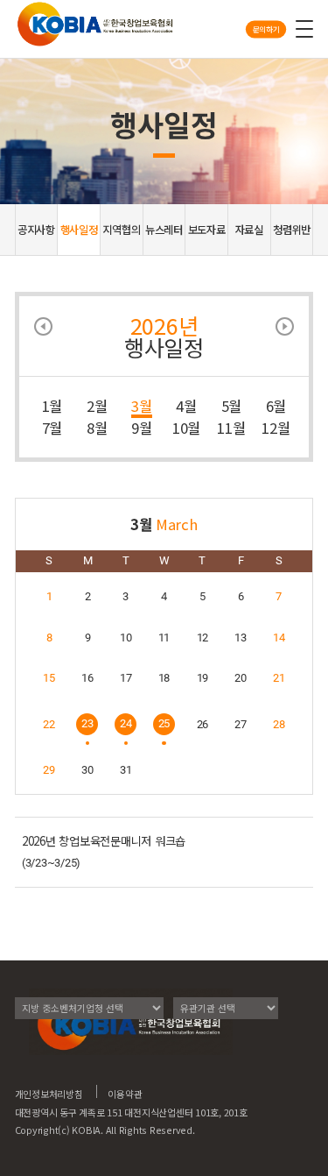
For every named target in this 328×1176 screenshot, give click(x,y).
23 (87, 723)
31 (126, 769)
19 (203, 677)
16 (87, 677)
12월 (276, 427)
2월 (97, 405)
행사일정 (79, 229)
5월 (231, 405)
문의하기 (266, 28)
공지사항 (36, 229)
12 (203, 637)
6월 (276, 405)
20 (240, 677)
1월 (52, 405)
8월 (97, 427)
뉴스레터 (164, 229)
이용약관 (125, 1094)
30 (87, 769)
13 (240, 637)
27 (240, 724)
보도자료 (207, 229)
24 (126, 723)
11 (164, 637)
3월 (141, 405)
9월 (141, 427)
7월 (52, 427)
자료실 (249, 229)
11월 (231, 427)
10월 (186, 427)
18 (164, 677)
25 (164, 723)
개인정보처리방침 (49, 1094)
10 (126, 637)
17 (126, 677)
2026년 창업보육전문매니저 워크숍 (103, 840)
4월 (186, 405)
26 (203, 724)
